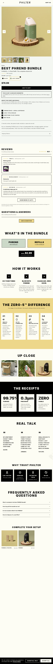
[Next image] (48, 31)
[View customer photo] (6, 168)
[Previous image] (4, 31)
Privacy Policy (16, 661)
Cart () (48, 2)
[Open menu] (3, 2)
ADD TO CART (26, 88)
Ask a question (26, 221)
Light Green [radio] (16, 78)
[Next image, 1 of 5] (26, 31)
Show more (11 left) (26, 200)
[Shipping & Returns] (49, 133)
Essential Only (32, 660)
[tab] (4, 60)
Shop (3, 65)
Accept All (46, 660)
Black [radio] (6, 78)
